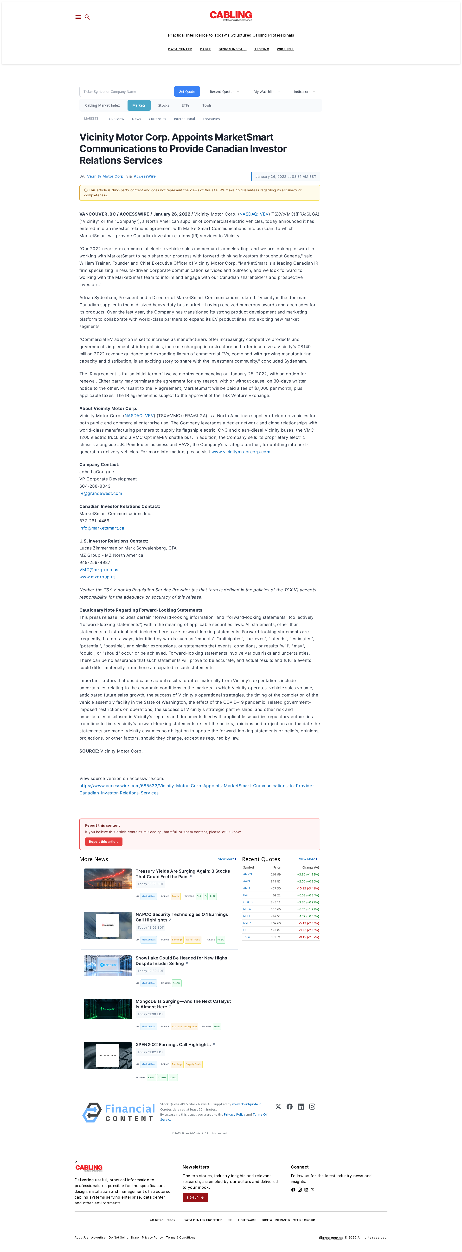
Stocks (163, 105)
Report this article (104, 841)
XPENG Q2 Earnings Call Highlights (176, 1044)
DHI (199, 896)
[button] (78, 17)
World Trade (193, 939)
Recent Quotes (222, 91)
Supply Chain (194, 1064)
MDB (217, 1026)
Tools (207, 105)
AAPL (247, 881)
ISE (229, 1220)
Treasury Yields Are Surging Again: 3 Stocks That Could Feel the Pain (183, 874)
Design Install (233, 49)
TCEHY (162, 1077)
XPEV (173, 1077)
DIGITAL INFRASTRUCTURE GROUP (288, 1220)
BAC (246, 895)
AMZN (247, 874)
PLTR (213, 896)
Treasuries (211, 118)
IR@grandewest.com (100, 493)
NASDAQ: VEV (254, 214)
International (184, 118)
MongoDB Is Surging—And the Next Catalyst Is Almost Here (183, 1004)
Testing (261, 49)
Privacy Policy (234, 1114)
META (247, 909)
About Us (81, 1237)
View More (226, 859)
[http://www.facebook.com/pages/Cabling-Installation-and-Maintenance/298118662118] (293, 1189)
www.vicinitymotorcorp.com (241, 451)
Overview (116, 118)
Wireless (285, 49)
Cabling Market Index (102, 105)
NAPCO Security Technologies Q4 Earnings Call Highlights (182, 917)
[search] (87, 17)
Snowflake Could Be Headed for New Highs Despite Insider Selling (181, 960)
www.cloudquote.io (247, 1104)
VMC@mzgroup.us (98, 569)
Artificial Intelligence (184, 1026)
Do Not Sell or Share (124, 1237)
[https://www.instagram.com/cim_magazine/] (299, 1189)
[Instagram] (312, 1113)
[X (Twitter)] (278, 1113)
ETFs (186, 105)
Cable (205, 49)
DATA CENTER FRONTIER (203, 1220)
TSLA (246, 937)
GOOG (248, 902)
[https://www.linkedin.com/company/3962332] (306, 1189)
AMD (246, 888)
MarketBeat (149, 896)
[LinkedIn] (301, 1113)
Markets (139, 105)
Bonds (176, 896)
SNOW (176, 983)
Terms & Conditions (180, 1237)
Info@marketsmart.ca (101, 527)
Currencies (157, 118)
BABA (151, 1077)
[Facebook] (290, 1113)
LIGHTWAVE (247, 1220)
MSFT (247, 916)
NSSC (221, 939)
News (136, 118)
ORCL (247, 930)
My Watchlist (264, 91)
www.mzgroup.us (97, 576)
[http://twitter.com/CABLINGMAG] (312, 1189)
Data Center (180, 49)
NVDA (247, 923)
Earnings (177, 939)
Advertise (98, 1237)
